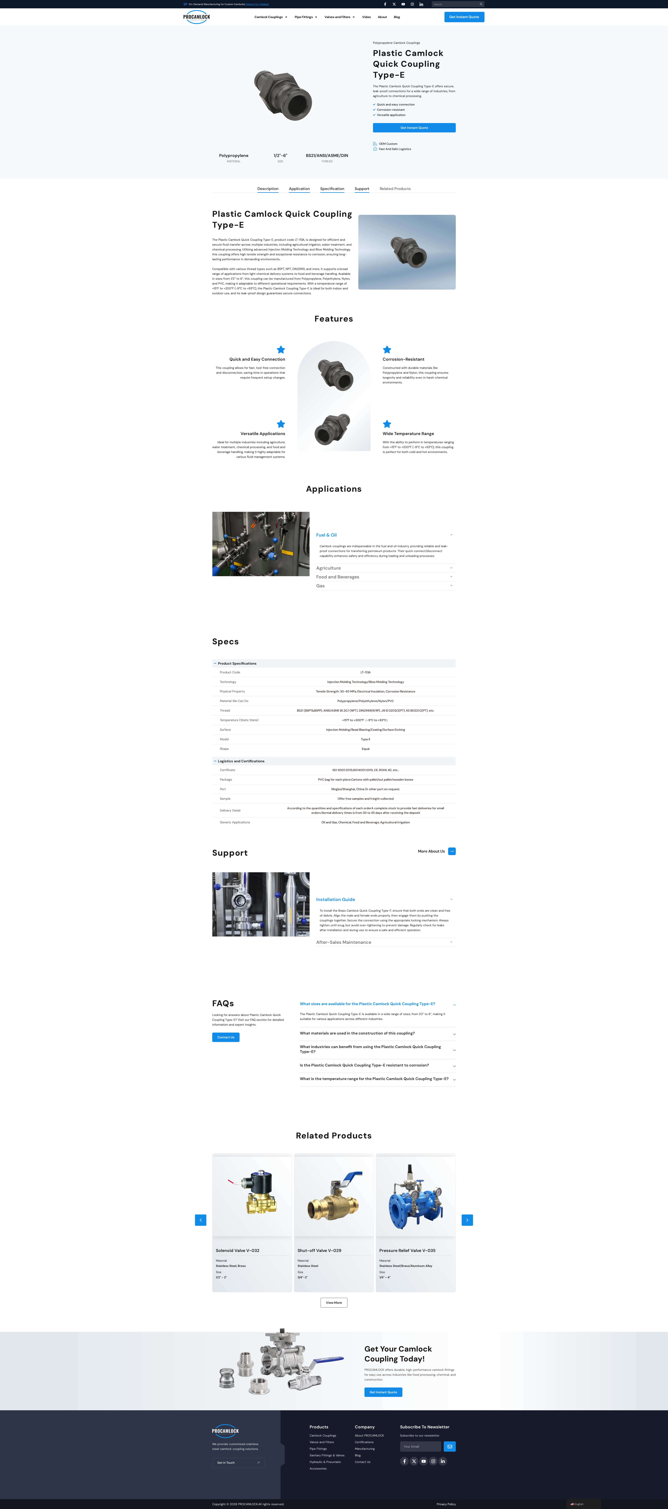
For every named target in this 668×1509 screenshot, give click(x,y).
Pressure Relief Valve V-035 (250, 1250)
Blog (397, 17)
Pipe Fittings (304, 17)
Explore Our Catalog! (267, 4)
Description (268, 188)
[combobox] (454, 4)
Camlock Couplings (269, 17)
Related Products (395, 188)
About (382, 17)
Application (299, 188)
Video (366, 17)
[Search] (480, 4)
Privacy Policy (446, 1504)
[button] (385, 535)
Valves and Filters (337, 17)
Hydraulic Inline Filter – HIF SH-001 (420, 1175)
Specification (332, 188)
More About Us (431, 851)
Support (362, 188)
